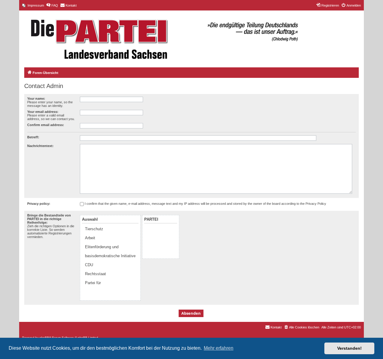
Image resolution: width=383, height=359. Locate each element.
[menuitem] (33, 5)
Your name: (36, 98)
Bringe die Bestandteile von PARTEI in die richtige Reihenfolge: (49, 218)
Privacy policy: (38, 203)
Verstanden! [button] (349, 348)
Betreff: (33, 137)
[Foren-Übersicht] (161, 36)
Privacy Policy (316, 203)
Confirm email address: (45, 125)
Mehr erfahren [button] (218, 348)
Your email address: (42, 111)
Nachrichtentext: (40, 146)
